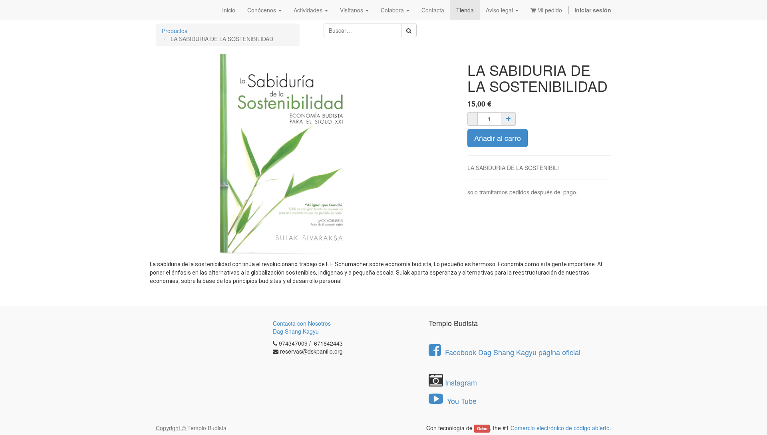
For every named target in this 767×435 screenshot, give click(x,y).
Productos (174, 31)
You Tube (461, 400)
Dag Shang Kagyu (296, 331)
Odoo (482, 428)
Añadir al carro (497, 137)
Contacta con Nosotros (302, 323)
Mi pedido (549, 10)
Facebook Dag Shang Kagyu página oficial (512, 352)
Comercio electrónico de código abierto (560, 428)
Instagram (461, 382)
